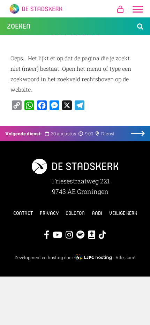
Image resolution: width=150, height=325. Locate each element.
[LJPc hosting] (92, 257)
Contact (23, 213)
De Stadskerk (75, 8)
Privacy (49, 213)
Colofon (75, 213)
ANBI (97, 213)
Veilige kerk (123, 213)
